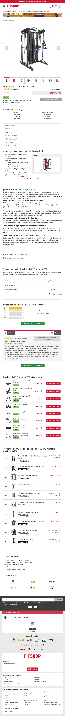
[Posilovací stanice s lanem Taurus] (13, 514)
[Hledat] (56, 6)
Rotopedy (7, 700)
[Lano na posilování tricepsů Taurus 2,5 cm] (8, 399)
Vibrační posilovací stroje (11, 708)
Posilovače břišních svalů (50, 702)
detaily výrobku (10, 125)
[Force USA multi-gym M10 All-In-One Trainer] (13, 523)
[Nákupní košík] (60, 6)
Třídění (10, 333)
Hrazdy (26, 704)
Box (25, 698)
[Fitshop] (13, 6)
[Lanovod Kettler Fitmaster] (13, 541)
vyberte (6, 93)
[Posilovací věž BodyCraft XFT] (8, 617)
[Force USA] (23, 469)
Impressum (36, 679)
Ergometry (27, 692)
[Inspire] (23, 478)
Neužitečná (16, 359)
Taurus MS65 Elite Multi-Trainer (27, 530)
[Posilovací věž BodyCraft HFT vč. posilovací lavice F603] (13, 504)
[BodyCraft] (9, 20)
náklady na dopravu (9, 681)
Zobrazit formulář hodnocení (32, 323)
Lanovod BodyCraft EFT (25, 484)
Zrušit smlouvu (32, 669)
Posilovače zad (9, 704)
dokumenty (9, 132)
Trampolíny (46, 694)
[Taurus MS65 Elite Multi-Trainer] (13, 532)
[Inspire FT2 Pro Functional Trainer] (13, 477)
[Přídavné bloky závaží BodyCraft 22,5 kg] (8, 428)
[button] (7, 80)
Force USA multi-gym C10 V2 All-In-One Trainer (32, 466)
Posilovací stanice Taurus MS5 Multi (29, 493)
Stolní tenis (7, 696)
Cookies (6, 679)
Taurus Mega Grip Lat (19, 412)
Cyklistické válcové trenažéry (31, 700)
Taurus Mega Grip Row (20, 404)
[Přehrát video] (47, 164)
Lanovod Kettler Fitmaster (25, 539)
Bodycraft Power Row (19, 419)
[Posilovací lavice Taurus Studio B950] (8, 391)
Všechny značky (9, 711)
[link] (13, 582)
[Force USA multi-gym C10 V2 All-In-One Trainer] (13, 468)
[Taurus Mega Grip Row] (8, 406)
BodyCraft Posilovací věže (42, 11)
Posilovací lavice (28, 696)
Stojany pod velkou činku (11, 702)
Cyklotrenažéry (47, 696)
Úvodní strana (6, 11)
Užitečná (8, 359)
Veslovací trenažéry (10, 694)
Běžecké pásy (47, 692)
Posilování (14, 11)
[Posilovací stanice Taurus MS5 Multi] (13, 495)
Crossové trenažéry (10, 692)
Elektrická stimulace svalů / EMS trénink (52, 705)
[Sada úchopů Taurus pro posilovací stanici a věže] (8, 436)
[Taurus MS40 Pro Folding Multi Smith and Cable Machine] (13, 458)
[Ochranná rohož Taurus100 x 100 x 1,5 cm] (8, 383)
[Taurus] (23, 461)
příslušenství (10, 142)
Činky (6, 698)
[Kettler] (23, 542)
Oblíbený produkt (11, 146)
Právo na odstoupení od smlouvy (41, 681)
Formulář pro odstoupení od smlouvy (13, 684)
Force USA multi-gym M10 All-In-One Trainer (31, 521)
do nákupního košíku (51, 99)
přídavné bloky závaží (20, 175)
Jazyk (56, 333)
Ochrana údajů (37, 677)
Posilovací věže (22, 11)
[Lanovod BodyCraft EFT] (13, 486)
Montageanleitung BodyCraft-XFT (15, 258)
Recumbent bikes (48, 698)
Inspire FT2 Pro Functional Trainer (28, 475)
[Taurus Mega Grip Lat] (8, 413)
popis (8, 128)
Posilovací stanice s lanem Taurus (28, 512)
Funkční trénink (28, 702)
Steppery (46, 700)
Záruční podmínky (11, 135)
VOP (5, 677)
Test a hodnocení (11, 139)
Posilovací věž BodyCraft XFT (24, 617)
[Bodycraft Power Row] (8, 420)
